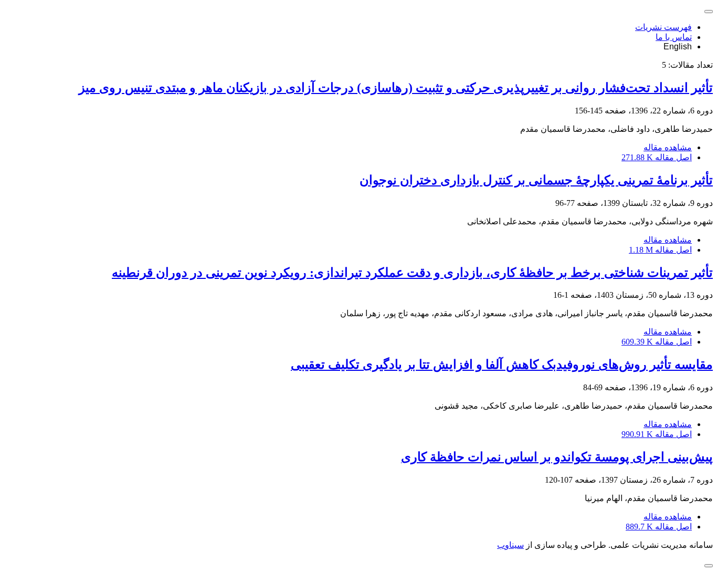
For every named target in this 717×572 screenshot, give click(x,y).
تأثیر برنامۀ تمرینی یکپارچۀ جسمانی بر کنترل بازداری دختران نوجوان (536, 180)
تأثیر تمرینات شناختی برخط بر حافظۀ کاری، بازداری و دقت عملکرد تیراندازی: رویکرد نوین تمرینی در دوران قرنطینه (412, 272)
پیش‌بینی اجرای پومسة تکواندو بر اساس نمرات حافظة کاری (557, 457)
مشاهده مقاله (668, 147)
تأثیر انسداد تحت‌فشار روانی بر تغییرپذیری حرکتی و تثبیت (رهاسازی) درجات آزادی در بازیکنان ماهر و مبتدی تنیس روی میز (396, 88)
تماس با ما (674, 37)
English (677, 46)
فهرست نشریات (663, 27)
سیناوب (510, 544)
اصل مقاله (656, 157)
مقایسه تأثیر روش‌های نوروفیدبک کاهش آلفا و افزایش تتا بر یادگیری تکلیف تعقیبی (502, 364)
